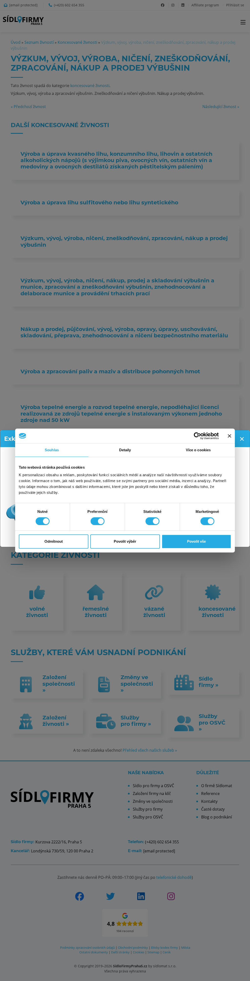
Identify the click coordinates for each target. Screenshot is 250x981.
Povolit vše (196, 541)
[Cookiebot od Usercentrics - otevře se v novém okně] (197, 436)
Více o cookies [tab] (198, 450)
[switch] (97, 521)
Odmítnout (53, 541)
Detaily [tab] (125, 450)
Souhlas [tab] (52, 450)
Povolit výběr (125, 541)
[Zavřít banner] (229, 436)
